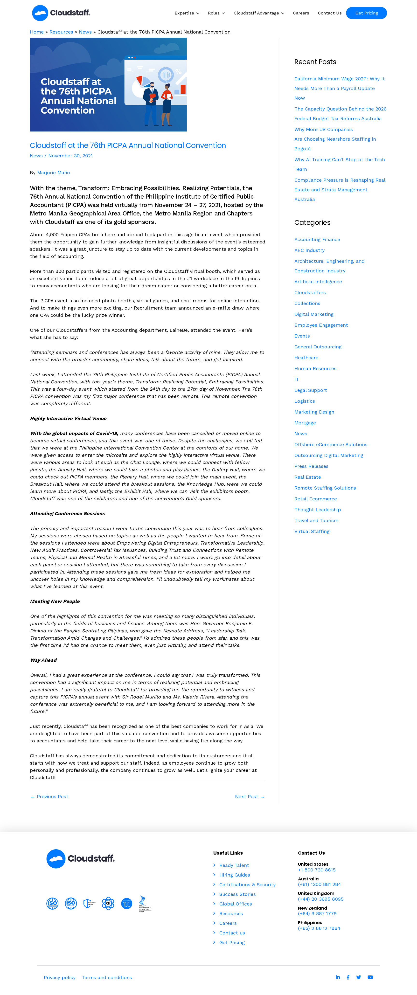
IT (296, 379)
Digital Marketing (314, 314)
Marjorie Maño (53, 172)
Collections (307, 303)
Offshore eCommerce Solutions (330, 444)
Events (302, 336)
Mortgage (305, 423)
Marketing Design (314, 412)
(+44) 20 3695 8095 (321, 899)
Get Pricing (231, 942)
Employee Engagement (321, 325)
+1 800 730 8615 (317, 870)
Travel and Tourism (316, 520)
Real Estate (307, 477)
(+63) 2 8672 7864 (319, 928)
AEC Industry (309, 250)
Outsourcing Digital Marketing (328, 455)
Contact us (231, 933)
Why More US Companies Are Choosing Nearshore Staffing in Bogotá (335, 139)
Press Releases (311, 466)
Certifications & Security (247, 884)
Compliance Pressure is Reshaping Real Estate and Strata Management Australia (339, 189)
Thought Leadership (317, 509)
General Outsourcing (317, 347)
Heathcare (306, 357)
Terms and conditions (107, 977)
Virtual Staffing (311, 531)
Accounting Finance (317, 239)
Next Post (250, 796)
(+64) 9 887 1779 (317, 913)
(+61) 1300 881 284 (319, 884)
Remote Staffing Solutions (325, 488)
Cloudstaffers (310, 292)
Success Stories (237, 894)
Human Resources (315, 368)
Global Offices (235, 904)
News (85, 32)
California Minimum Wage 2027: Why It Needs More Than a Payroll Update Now (339, 88)
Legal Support (310, 390)
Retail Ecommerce (315, 499)
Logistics (304, 401)
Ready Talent (233, 865)
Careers (227, 923)
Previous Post (49, 796)
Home (37, 32)
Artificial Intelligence (318, 281)
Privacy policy (60, 977)
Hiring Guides (234, 875)
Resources (61, 32)
